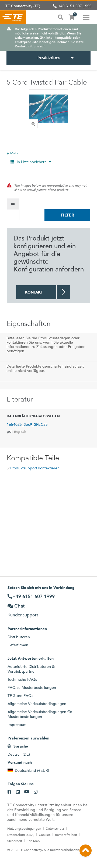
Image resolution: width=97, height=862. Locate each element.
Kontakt (34, 292)
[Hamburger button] (86, 17)
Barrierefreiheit (66, 834)
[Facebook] (9, 792)
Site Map (33, 841)
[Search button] (60, 16)
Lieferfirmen (18, 645)
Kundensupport (23, 615)
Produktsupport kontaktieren (35, 468)
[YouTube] (26, 792)
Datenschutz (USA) (20, 834)
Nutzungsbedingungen (24, 828)
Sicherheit (14, 841)
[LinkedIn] (18, 792)
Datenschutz (55, 828)
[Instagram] (35, 792)
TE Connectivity (13, 17)
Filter (67, 215)
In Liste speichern (32, 161)
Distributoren (19, 636)
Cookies (44, 834)
